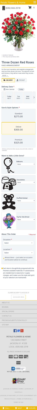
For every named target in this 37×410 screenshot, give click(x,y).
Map (19, 408)
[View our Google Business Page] (18, 331)
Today (21, 89)
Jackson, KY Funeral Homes (13, 389)
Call (6, 408)
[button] (31, 8)
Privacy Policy (9, 399)
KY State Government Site (27, 395)
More (4, 75)
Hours (31, 408)
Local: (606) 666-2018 (18, 346)
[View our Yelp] (21, 331)
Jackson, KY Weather (8, 395)
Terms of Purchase (24, 399)
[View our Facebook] (15, 331)
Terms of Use (18, 402)
